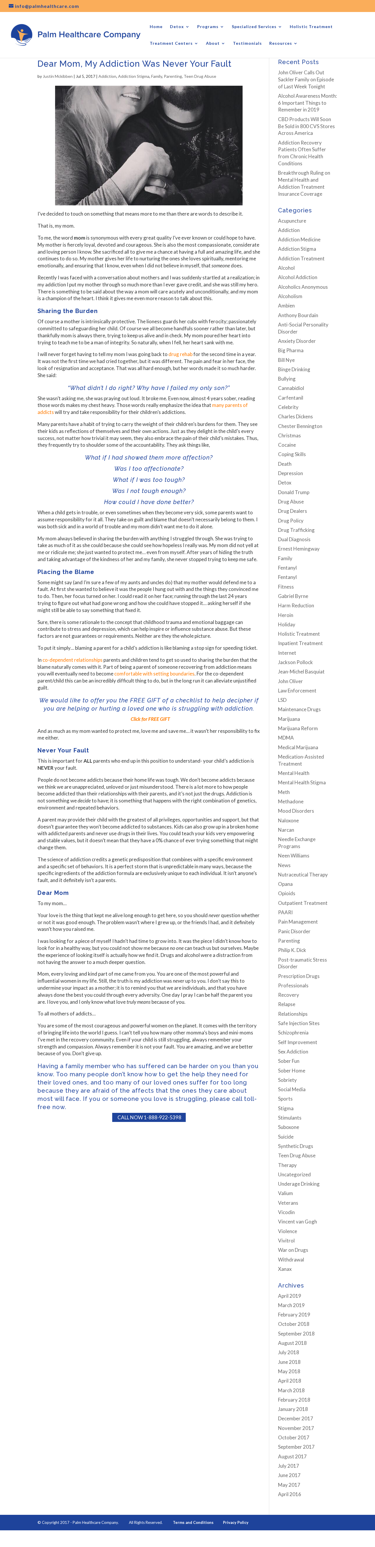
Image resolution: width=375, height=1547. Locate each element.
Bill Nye (286, 360)
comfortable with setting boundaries (154, 674)
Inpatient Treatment (300, 643)
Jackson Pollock (295, 662)
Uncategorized (294, 1174)
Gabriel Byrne (293, 596)
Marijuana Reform (298, 728)
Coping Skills (292, 454)
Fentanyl (287, 568)
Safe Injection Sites (299, 1023)
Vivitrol (286, 1240)
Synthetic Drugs (295, 1146)
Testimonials (247, 43)
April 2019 (289, 1296)
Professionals (293, 985)
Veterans (288, 1203)
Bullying (287, 379)
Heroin (285, 615)
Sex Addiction (293, 1051)
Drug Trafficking (296, 530)
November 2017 (296, 1428)
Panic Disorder (294, 931)
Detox (177, 27)
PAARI (285, 912)
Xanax (285, 1269)
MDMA (286, 738)
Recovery (288, 995)
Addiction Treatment (301, 258)
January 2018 (293, 1409)
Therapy (287, 1165)
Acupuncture (292, 221)
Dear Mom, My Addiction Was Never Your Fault (134, 64)
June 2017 (289, 1475)
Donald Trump (293, 492)
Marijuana (289, 719)
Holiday (286, 624)
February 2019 (294, 1314)
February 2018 (294, 1400)
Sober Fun (288, 1061)
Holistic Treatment (311, 27)
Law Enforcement (297, 690)
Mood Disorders (296, 811)
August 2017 (292, 1456)
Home (156, 27)
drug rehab (180, 354)
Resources (280, 43)
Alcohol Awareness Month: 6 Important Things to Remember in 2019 (307, 103)
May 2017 (289, 1485)
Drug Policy (291, 521)
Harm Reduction (296, 605)
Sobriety (287, 1080)
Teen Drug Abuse (200, 76)
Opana (285, 884)
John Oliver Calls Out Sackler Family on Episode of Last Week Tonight (306, 79)
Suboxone (288, 1127)
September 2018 (296, 1334)
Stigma (286, 1108)
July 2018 (288, 1352)
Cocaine (287, 445)
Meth (284, 792)
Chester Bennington (300, 426)
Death (285, 464)
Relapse (286, 1004)
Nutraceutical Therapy (303, 875)
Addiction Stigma (133, 76)
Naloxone (288, 820)
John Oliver (290, 681)
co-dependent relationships (72, 660)
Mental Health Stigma (302, 782)
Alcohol (286, 268)
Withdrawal (291, 1259)
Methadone (291, 801)
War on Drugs (293, 1250)
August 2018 (292, 1343)
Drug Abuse (291, 502)
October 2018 (293, 1324)
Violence (287, 1231)
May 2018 (289, 1371)
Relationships (293, 1014)
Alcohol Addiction (297, 277)
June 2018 (289, 1362)
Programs (208, 27)
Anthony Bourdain (298, 315)
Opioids (286, 893)
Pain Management (298, 922)
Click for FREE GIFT (149, 719)
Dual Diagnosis (294, 539)
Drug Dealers (292, 511)
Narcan (286, 830)
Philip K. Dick (292, 950)
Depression (290, 473)
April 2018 (289, 1381)
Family (156, 76)
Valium (285, 1193)
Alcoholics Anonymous (303, 287)
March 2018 (291, 1390)
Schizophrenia (293, 1032)
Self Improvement (297, 1042)
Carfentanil (290, 398)
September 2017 (296, 1447)
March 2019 (291, 1305)
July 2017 (288, 1466)
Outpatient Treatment (303, 903)
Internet (287, 653)
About (213, 43)
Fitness (286, 587)
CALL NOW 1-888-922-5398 (149, 1117)
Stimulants (289, 1118)
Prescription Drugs (299, 976)
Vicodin (286, 1212)
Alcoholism (290, 296)
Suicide (286, 1137)
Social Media (292, 1089)
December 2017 (295, 1418)
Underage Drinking (299, 1184)
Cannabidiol (291, 388)
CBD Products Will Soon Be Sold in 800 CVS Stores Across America (306, 126)
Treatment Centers (171, 43)
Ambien (286, 305)
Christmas (289, 435)
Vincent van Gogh (297, 1221)
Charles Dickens (295, 416)
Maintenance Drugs (299, 709)
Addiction (107, 76)
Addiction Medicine (299, 239)
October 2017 (293, 1437)
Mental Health (293, 773)
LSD (282, 700)
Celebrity (288, 407)
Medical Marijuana (298, 747)
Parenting (173, 76)
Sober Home (291, 1071)
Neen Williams (293, 855)
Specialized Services (254, 27)
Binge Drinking (294, 369)
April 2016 (289, 1494)
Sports (285, 1099)
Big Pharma (291, 350)
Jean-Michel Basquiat (301, 671)
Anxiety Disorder (297, 341)
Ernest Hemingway (299, 549)
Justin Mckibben (58, 76)
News (284, 865)
